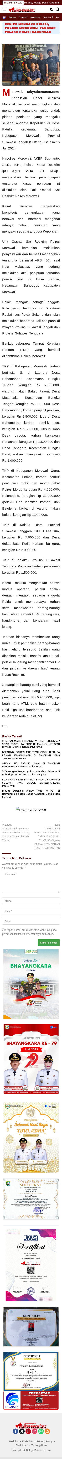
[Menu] (5, 9)
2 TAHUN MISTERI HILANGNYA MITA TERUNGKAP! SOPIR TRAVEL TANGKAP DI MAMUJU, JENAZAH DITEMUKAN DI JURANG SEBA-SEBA (31, 744)
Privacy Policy (45, 1441)
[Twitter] (22, 1432)
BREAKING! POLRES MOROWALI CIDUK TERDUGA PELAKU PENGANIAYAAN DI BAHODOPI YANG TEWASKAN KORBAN (31, 755)
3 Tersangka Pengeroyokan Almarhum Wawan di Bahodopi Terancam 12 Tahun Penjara (31, 773)
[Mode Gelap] (52, 9)
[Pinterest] (28, 1432)
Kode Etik (27, 1441)
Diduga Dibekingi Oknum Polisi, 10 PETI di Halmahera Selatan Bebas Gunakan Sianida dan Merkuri (31, 794)
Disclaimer (22, 1445)
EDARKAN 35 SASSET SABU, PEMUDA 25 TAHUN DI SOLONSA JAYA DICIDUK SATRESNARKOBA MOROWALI (31, 782)
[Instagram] (34, 1432)
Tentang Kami (39, 1445)
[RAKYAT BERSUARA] (21, 9)
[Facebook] (15, 1432)
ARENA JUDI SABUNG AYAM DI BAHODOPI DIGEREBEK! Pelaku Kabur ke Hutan (31, 765)
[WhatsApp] (41, 1432)
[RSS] (47, 1432)
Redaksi (13, 1441)
